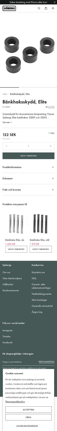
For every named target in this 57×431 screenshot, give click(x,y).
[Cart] (46, 8)
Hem (5, 94)
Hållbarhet (8, 284)
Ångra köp (37, 312)
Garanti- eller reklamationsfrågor (41, 286)
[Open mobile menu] (52, 8)
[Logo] (9, 8)
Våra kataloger (39, 300)
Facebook (8, 342)
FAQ (34, 278)
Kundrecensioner (11, 290)
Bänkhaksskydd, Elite (19, 94)
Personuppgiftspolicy (15, 401)
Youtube (6, 336)
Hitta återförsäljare (12, 278)
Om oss (6, 272)
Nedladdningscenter (42, 294)
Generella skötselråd (42, 306)
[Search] (39, 8)
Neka (28, 417)
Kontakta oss (38, 272)
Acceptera (28, 409)
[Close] (55, 2)
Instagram (8, 330)
